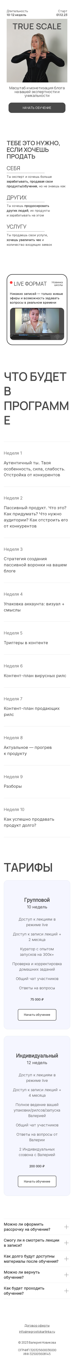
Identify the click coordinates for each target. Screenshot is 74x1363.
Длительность (17, 13)
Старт (61, 13)
